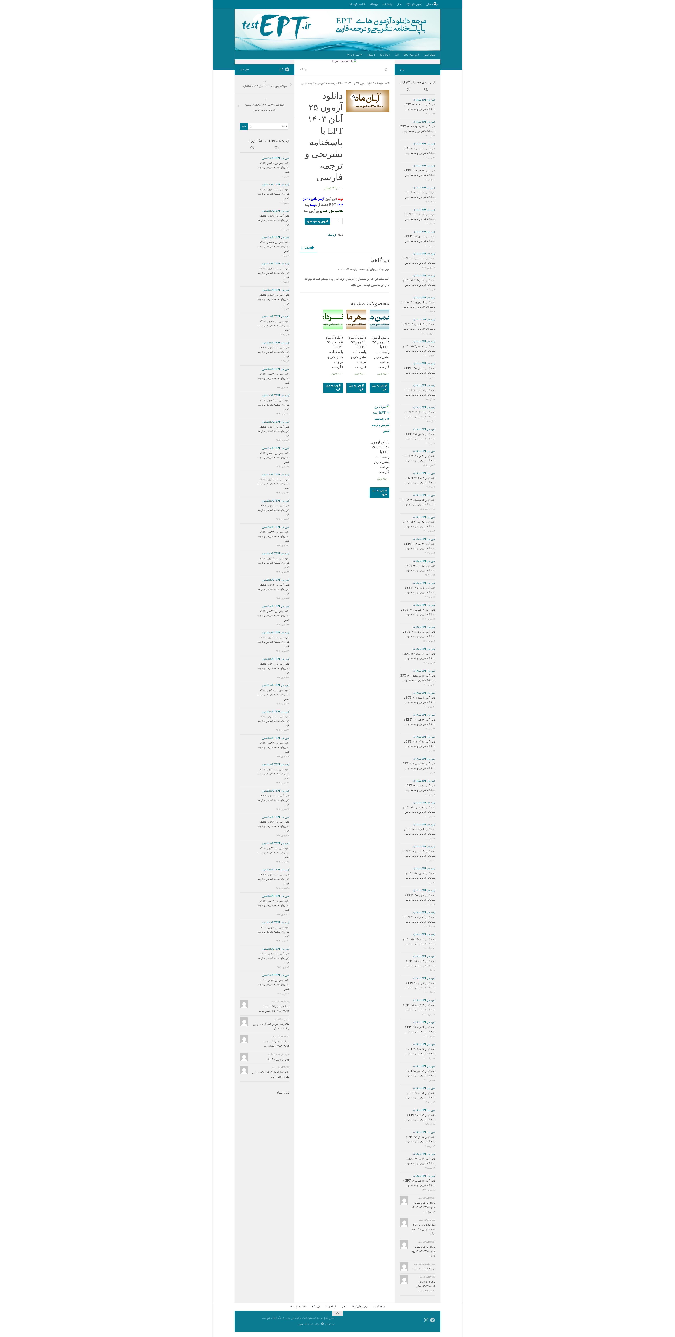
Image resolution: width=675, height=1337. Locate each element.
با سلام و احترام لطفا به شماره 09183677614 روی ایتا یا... (423, 1251)
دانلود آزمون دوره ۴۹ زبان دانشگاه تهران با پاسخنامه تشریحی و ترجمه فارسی (273, 484)
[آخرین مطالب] (252, 149)
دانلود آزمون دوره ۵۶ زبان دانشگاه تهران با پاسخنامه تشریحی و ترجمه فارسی (273, 300)
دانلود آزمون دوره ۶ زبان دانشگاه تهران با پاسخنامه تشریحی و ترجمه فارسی (273, 985)
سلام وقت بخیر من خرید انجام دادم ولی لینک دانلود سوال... (423, 1229)
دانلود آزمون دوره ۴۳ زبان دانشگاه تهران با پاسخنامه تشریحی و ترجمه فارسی (273, 642)
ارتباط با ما (387, 4)
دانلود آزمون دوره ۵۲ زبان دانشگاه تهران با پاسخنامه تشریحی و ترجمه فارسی (273, 405)
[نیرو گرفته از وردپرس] (322, 1323)
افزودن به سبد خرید (317, 221)
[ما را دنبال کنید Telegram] (287, 69)
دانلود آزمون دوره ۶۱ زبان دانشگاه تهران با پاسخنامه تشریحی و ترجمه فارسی (273, 168)
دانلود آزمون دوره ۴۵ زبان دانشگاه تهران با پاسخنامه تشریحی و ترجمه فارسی (273, 589)
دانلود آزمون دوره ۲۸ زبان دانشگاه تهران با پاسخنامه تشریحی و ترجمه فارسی (273, 800)
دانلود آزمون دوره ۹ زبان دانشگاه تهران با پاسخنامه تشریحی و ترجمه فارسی (273, 932)
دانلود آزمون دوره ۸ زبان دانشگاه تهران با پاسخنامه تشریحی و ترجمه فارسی (273, 958)
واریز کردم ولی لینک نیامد (277, 1059)
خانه (387, 83)
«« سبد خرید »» (357, 4)
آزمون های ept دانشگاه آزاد (424, 100)
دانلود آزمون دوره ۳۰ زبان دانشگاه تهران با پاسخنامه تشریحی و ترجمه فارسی (273, 774)
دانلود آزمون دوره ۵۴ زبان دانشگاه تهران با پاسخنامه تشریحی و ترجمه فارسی (273, 352)
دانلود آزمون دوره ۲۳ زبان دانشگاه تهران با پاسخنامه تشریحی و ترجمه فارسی (273, 853)
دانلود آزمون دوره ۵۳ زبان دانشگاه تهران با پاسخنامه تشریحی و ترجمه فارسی (273, 379)
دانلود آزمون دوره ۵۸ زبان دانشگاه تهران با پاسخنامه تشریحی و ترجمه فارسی (273, 247)
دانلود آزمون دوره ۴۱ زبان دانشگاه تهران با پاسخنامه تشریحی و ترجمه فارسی (273, 695)
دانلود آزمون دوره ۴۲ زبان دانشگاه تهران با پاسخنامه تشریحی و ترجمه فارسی (273, 668)
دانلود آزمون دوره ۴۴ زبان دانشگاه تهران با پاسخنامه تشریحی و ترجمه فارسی (273, 616)
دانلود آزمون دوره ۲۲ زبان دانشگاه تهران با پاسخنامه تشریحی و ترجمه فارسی (273, 879)
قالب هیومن (302, 1324)
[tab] (308, 249)
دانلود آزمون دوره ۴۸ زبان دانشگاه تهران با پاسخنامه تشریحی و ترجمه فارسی (273, 510)
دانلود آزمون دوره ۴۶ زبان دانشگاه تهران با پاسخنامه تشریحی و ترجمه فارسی (273, 563)
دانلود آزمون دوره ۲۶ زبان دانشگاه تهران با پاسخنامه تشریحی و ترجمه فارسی (273, 827)
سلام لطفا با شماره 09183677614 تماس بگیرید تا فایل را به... (425, 1287)
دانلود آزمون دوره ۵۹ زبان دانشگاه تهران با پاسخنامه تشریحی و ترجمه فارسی (273, 220)
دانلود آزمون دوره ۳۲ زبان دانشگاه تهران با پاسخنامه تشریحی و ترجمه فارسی (273, 748)
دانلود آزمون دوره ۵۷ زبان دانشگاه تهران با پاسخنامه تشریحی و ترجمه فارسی (273, 273)
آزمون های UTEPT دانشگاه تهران (275, 158)
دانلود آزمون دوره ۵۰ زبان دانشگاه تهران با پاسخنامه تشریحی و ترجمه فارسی (273, 458)
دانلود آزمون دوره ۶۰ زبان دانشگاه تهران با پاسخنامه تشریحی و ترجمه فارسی (273, 194)
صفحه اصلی (429, 55)
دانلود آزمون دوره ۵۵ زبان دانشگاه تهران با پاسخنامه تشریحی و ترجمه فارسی (273, 326)
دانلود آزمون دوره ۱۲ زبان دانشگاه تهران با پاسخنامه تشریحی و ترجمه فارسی (273, 906)
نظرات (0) (306, 248)
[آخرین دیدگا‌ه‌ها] (277, 149)
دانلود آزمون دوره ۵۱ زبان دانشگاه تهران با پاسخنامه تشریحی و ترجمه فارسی (273, 431)
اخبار (399, 4)
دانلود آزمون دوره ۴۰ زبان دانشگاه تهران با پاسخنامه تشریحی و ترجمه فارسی (273, 721)
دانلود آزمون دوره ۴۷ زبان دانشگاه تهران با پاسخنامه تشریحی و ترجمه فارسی (273, 537)
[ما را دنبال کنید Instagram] (281, 69)
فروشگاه (374, 4)
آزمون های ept (413, 4)
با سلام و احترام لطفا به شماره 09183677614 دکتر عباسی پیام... (423, 1207)
